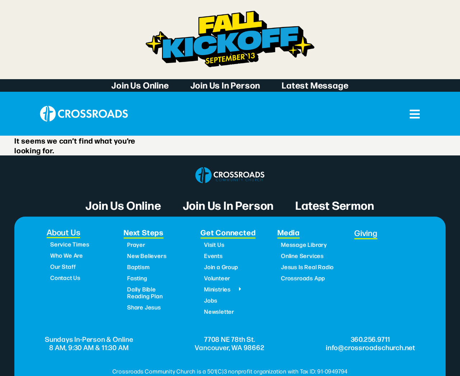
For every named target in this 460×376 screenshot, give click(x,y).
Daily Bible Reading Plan (145, 292)
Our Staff (63, 266)
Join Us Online (140, 85)
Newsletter (219, 311)
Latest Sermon (334, 205)
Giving (365, 232)
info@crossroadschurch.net (370, 347)
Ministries (217, 289)
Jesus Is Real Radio (307, 267)
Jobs (210, 300)
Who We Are (66, 255)
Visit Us (214, 244)
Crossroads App (303, 278)
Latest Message (315, 85)
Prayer (136, 244)
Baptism (138, 267)
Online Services (302, 255)
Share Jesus (144, 307)
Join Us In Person (225, 85)
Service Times (69, 244)
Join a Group (221, 267)
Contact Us (65, 277)
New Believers (146, 255)
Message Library (304, 244)
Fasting (137, 278)
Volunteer (217, 278)
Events (213, 255)
